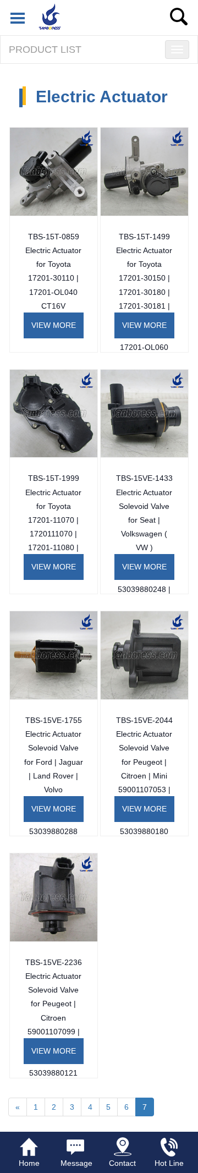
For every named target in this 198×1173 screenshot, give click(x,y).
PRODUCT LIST (45, 49)
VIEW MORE (53, 325)
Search (178, 16)
